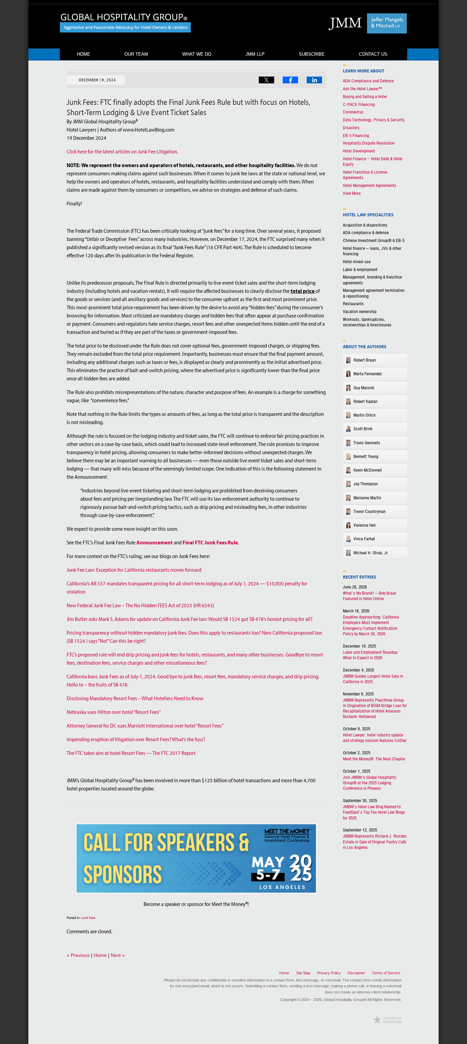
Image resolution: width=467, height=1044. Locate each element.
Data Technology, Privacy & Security (373, 120)
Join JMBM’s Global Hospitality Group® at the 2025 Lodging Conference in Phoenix (369, 783)
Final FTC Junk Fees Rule (210, 542)
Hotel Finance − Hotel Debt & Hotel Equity (372, 161)
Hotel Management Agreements (369, 185)
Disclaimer (356, 973)
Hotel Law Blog (125, 23)
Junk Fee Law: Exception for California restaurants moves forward (134, 569)
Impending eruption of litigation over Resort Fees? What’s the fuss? (136, 739)
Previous (78, 955)
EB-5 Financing (356, 136)
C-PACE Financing (359, 104)
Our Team (136, 54)
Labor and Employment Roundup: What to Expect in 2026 (371, 655)
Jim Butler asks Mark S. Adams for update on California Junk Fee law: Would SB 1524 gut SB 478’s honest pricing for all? (189, 618)
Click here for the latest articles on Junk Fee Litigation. (122, 151)
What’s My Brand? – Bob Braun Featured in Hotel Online (369, 596)
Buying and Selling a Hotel (365, 97)
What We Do (196, 54)
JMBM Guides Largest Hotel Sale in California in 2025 (373, 679)
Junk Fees (88, 917)
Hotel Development (359, 151)
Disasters (351, 128)
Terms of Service (386, 973)
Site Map (303, 973)
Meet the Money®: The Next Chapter (374, 759)
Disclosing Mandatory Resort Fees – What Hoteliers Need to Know (135, 698)
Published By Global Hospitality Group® (366, 23)
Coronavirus (353, 112)
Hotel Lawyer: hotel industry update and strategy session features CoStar (374, 738)
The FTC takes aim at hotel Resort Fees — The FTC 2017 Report (131, 752)
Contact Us (373, 54)
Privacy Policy (329, 973)
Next (118, 955)
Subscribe (312, 54)
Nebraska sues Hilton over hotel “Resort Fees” (114, 711)
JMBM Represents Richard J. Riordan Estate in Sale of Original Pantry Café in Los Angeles (374, 842)
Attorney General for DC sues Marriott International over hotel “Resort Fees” (145, 725)
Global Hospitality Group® (345, 1000)
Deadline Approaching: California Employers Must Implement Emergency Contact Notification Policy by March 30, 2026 (371, 625)
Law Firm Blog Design (387, 1019)
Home (83, 54)
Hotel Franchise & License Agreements (365, 175)
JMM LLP (255, 54)
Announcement (154, 542)
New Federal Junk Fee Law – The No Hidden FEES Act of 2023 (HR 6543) (140, 605)
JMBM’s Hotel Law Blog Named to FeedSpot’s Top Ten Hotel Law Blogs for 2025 (374, 812)
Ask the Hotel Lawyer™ (362, 89)
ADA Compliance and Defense (368, 81)
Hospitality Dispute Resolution (369, 143)
